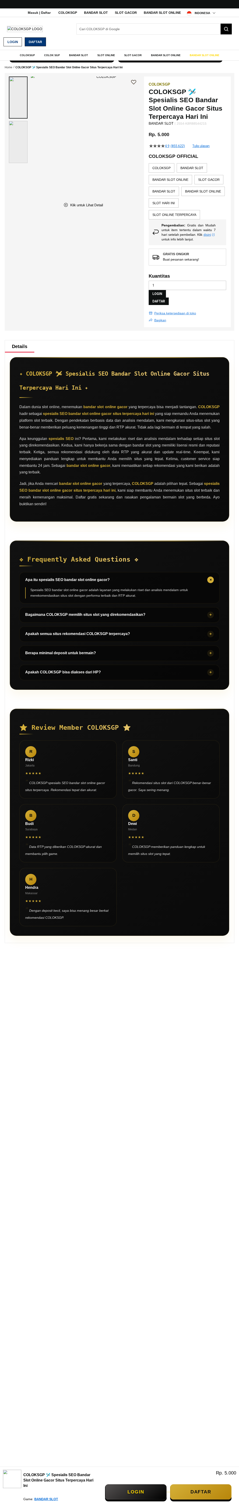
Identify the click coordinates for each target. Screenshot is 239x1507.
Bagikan (160, 320)
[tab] (19, 346)
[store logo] (25, 29)
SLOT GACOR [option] (209, 180)
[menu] (119, 55)
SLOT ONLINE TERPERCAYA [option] (174, 215)
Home (8, 67)
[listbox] (187, 191)
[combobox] (154, 29)
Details (19, 346)
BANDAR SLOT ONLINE (162, 13)
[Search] (226, 29)
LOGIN (157, 294)
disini (207, 234)
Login (12, 42)
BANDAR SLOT (96, 13)
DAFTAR (158, 301)
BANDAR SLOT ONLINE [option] (170, 180)
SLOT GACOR (126, 13)
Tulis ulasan (201, 146)
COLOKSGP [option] (161, 168)
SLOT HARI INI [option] (163, 203)
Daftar (35, 42)
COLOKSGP (67, 13)
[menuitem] (27, 55)
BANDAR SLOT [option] (191, 168)
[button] (18, 97)
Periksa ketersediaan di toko (175, 313)
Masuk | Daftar (39, 13)
